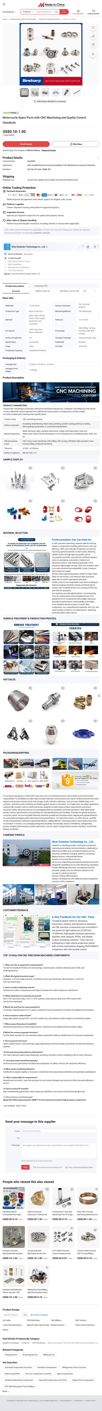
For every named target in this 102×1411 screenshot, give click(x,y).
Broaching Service (30, 1354)
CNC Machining (33, 1320)
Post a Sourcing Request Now (79, 1167)
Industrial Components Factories (18, 1367)
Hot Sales (6, 1320)
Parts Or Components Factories (38, 1373)
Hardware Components (47, 1367)
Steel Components (12, 1373)
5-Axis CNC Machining (12, 1325)
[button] (91, 291)
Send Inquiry (26, 144)
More (5, 1391)
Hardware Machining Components (19, 1380)
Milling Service (49, 1354)
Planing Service (11, 1354)
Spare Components (65, 1373)
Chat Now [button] (77, 144)
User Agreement (66, 1401)
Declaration (78, 1401)
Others (5, 1329)
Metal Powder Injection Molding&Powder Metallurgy (48, 1325)
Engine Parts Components (83, 1380)
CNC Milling (55, 1320)
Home (5, 19)
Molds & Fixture (57, 1325)
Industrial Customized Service (49, 19)
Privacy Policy (90, 1401)
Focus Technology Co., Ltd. (33, 1401)
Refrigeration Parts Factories (74, 1367)
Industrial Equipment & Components (23, 19)
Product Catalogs (40, 1315)
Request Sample (49, 150)
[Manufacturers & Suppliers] (51, 4)
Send (25, 1167)
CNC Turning (80, 1320)
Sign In (7, 273)
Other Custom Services (84, 1325)
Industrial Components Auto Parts (53, 1380)
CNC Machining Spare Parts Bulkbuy (20, 1386)
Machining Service (69, 19)
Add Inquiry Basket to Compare (51, 101)
